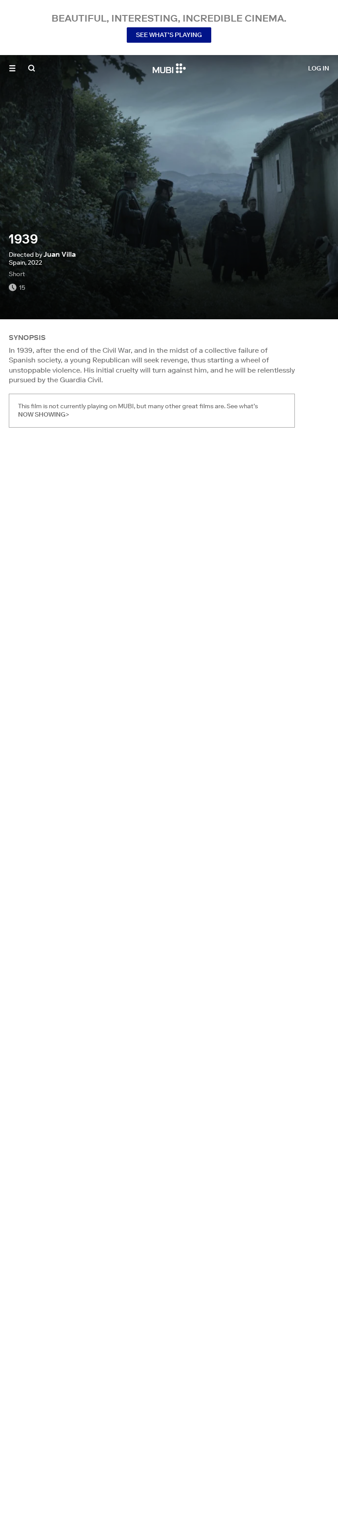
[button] (12, 68)
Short (17, 274)
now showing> (43, 414)
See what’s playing (169, 35)
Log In (318, 68)
